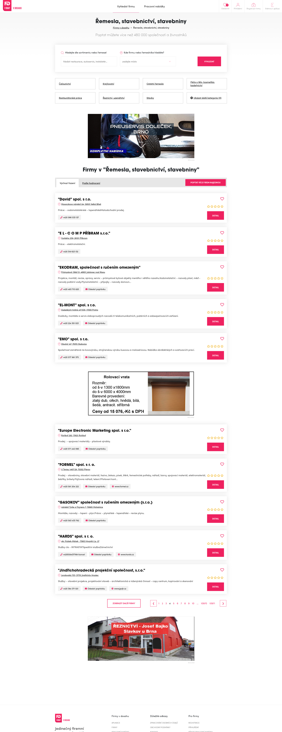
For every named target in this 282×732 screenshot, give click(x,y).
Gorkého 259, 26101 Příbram (74, 238)
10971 (212, 603)
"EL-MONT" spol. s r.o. (77, 305)
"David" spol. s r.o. (74, 199)
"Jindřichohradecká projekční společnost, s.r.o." (101, 570)
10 (193, 603)
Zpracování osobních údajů (164, 722)
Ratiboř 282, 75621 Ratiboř (73, 435)
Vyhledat (209, 61)
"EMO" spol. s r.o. (73, 339)
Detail (215, 215)
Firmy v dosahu (121, 27)
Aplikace (116, 722)
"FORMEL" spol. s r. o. (76, 465)
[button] (90, 393)
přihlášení (193, 727)
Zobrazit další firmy (124, 603)
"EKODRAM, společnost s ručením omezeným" (99, 268)
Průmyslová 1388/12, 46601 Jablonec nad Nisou (83, 272)
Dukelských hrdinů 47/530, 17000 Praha (79, 309)
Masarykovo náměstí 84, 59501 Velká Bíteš (81, 204)
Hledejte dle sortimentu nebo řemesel (85, 52)
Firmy (114, 727)
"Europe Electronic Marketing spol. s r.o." (94, 431)
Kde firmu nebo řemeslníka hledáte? (143, 52)
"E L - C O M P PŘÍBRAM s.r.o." (84, 233)
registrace (193, 722)
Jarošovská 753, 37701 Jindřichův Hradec (80, 575)
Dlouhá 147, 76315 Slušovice (74, 343)
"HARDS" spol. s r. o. (76, 536)
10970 (204, 603)
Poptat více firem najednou (205, 182)
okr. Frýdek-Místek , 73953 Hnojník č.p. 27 (80, 541)
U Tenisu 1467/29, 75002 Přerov (75, 469)
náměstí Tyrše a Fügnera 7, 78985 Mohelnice (82, 506)
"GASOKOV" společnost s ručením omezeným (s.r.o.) (105, 502)
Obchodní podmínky (160, 727)
